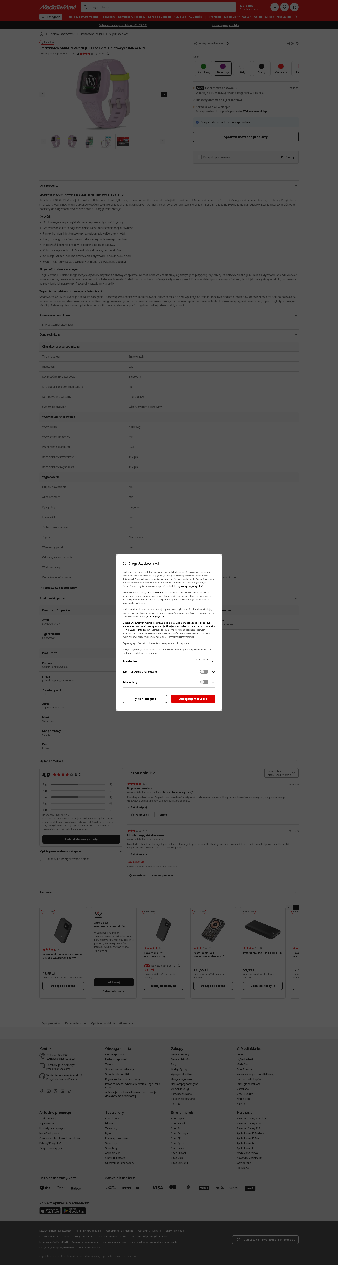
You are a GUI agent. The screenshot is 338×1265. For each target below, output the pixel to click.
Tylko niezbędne (144, 699)
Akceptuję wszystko (193, 699)
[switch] (204, 672)
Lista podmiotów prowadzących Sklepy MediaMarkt (182, 649)
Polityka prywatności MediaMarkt (139, 649)
